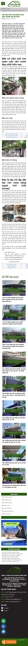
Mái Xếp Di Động (7, 499)
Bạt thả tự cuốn (6, 505)
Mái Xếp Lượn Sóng (7, 497)
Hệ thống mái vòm (6, 555)
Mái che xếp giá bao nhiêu (11, 135)
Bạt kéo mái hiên (11, 267)
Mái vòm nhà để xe (15, 555)
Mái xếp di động (15, 552)
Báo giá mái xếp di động (12, 133)
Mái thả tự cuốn (5, 556)
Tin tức (8, 8)
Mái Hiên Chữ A (7, 513)
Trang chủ (3, 8)
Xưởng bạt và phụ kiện (8, 511)
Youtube (6, 610)
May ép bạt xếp (11, 265)
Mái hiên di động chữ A (17, 553)
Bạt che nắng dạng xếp (11, 137)
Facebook (6, 608)
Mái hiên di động (6, 552)
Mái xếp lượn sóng (6, 553)
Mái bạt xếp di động (11, 264)
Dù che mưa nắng (7, 508)
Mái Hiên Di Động (7, 502)
